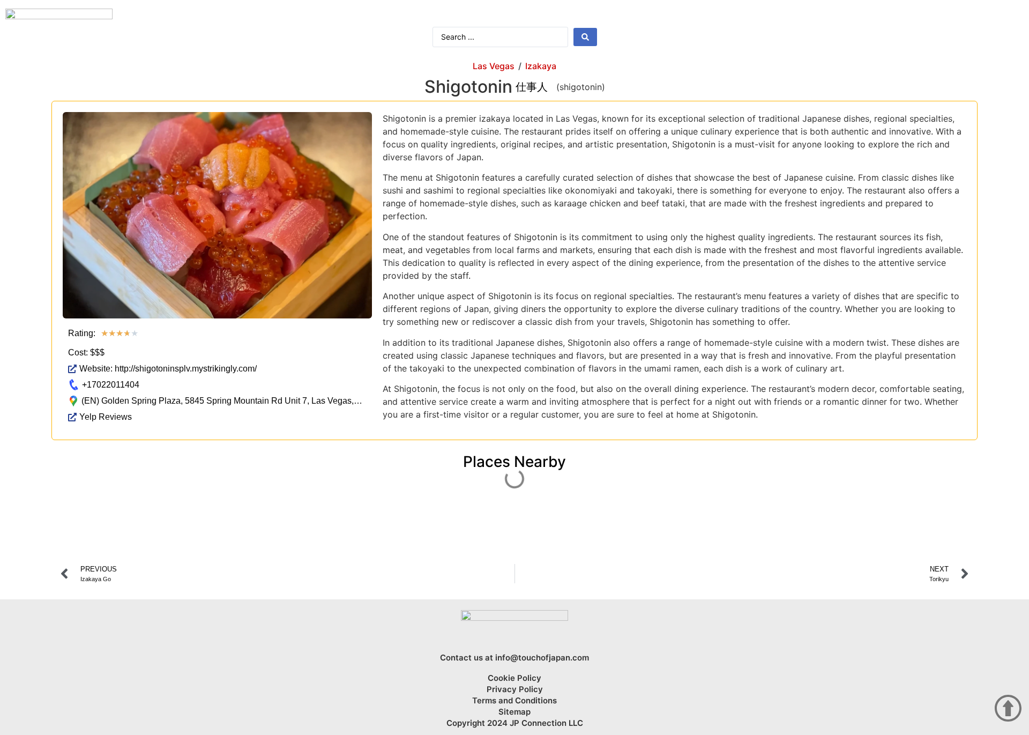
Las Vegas (493, 66)
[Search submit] (585, 37)
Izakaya (540, 66)
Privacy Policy (515, 689)
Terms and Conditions (514, 701)
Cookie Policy (514, 678)
